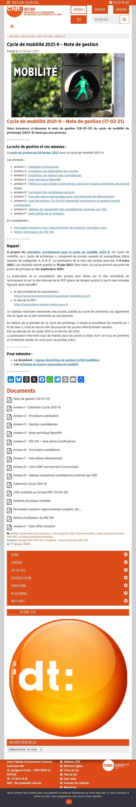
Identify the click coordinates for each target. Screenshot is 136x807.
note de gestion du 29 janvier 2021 (34, 152)
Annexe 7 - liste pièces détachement (37, 458)
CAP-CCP (12, 537)
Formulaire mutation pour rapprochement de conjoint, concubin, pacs (60, 227)
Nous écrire (70, 787)
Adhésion (121, 10)
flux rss (117, 2)
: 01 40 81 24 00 (17, 779)
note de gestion (60, 533)
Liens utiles (70, 779)
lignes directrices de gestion (35, 533)
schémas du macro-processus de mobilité (49, 364)
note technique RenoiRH (45, 179)
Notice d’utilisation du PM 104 (34, 232)
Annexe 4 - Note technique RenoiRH (37, 432)
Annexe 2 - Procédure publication (36, 415)
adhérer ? (78, 10)
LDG (72, 533)
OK (69, 801)
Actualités (28, 36)
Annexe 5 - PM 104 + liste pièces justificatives (44, 441)
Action (15, 555)
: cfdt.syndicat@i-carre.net (24, 783)
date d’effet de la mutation (46, 213)
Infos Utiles (18, 601)
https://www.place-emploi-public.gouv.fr (41, 304)
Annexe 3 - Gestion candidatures (35, 424)
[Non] (131, 797)
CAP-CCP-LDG (18, 570)
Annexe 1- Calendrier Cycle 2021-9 (36, 407)
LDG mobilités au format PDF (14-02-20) (40, 492)
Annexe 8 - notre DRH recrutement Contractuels (45, 466)
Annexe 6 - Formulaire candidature (36, 449)
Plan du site (70, 774)
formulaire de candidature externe (51, 192)
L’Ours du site (71, 770)
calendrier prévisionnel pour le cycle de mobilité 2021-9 (68, 252)
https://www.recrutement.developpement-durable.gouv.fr (52, 296)
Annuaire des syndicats (76, 783)
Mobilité (22, 540)
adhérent (100, 10)
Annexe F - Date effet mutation (34, 526)
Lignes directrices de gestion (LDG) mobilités (67, 360)
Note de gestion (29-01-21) (31, 398)
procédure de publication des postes (53, 171)
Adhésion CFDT (72, 762)
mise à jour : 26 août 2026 (25, 2)
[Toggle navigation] (12, 27)
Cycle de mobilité (85, 533)
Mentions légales (73, 766)
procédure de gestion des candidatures (54, 175)
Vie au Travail (19, 594)
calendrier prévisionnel (43, 166)
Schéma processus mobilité (31, 500)
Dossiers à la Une (21, 578)
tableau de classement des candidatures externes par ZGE (68, 209)
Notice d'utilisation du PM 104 (33, 517)
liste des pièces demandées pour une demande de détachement (71, 196)
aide (127, 2)
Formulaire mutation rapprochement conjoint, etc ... (47, 509)
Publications (18, 586)
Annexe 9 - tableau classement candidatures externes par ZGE (55, 475)
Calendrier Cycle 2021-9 (29, 483)
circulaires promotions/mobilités (35, 537)
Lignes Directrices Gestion (110, 533)
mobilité (14, 533)
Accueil (14, 36)
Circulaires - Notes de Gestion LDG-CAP (66, 540)
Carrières (16, 563)
